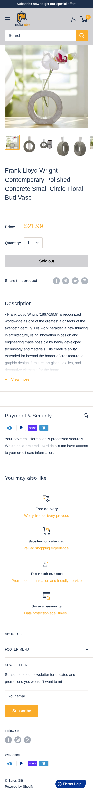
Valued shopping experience (46, 548)
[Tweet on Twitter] (75, 280)
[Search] (82, 35)
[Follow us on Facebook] (8, 739)
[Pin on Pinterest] (65, 280)
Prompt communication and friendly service (46, 580)
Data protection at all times (46, 613)
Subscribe (21, 711)
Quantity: (13, 243)
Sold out (46, 261)
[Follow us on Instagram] (17, 739)
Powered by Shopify (19, 786)
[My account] (73, 19)
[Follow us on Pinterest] (27, 739)
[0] (84, 19)
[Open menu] (7, 19)
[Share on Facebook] (56, 280)
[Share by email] (84, 280)
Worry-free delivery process (46, 515)
